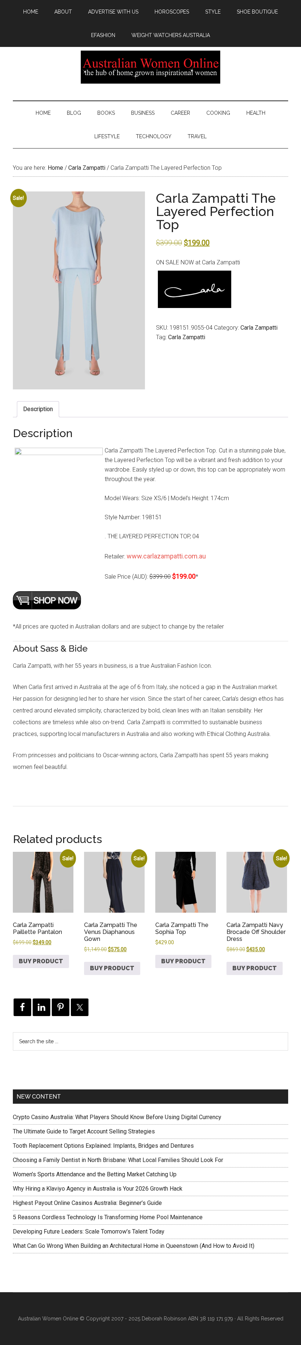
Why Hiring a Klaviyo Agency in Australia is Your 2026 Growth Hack (97, 1188)
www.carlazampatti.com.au (166, 556)
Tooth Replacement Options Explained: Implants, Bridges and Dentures (103, 1145)
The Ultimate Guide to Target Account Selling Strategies (84, 1131)
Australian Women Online (150, 67)
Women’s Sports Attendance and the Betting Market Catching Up (95, 1174)
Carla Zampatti (86, 167)
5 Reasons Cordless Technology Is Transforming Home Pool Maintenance (108, 1217)
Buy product (41, 961)
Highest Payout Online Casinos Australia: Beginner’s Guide (87, 1202)
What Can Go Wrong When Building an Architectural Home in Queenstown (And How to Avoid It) (133, 1245)
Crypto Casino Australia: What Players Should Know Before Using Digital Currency (117, 1117)
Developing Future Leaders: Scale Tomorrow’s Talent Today (88, 1231)
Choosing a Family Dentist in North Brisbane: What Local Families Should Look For (118, 1160)
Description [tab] (38, 409)
